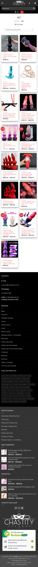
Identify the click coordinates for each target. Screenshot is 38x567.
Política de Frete (7, 342)
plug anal (16, 395)
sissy (20, 398)
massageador (20, 393)
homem (29, 390)
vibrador (23, 401)
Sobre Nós (5, 419)
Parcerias (4, 338)
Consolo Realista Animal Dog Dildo (8, 202)
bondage (13, 375)
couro (11, 384)
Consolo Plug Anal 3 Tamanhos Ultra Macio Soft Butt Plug (28, 232)
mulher (28, 393)
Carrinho (4, 314)
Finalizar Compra (7, 318)
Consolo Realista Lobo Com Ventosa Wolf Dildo (28, 203)
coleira (21, 381)
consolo (27, 381)
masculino (11, 393)
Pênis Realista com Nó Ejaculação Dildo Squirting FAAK (28, 145)
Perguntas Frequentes (9, 423)
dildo (16, 384)
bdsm (7, 375)
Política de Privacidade (9, 345)
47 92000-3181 (6, 293)
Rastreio (4, 355)
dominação (5, 387)
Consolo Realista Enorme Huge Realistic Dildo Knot (9, 262)
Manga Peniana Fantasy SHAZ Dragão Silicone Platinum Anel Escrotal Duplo (28, 116)
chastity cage (25, 378)
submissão (31, 398)
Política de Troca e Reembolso (12, 349)
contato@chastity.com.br (10, 285)
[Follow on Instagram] (15, 12)
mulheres (4, 395)
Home (3, 321)
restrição (28, 395)
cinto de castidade (7, 381)
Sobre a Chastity (7, 362)
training (4, 401)
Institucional (5, 325)
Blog (3, 311)
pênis (22, 395)
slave (24, 398)
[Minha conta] (29, 3)
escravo (12, 387)
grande (23, 390)
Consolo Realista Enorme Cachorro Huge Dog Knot (26, 56)
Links (3, 328)
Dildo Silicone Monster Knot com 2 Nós (9, 145)
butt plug (27, 375)
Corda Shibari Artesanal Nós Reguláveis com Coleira (26, 86)
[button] (2, 3)
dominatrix (31, 384)
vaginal (10, 401)
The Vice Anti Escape (8, 366)
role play (4, 398)
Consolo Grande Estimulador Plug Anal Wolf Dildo (26, 174)
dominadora (22, 384)
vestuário (16, 401)
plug (10, 395)
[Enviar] (34, 8)
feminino (11, 390)
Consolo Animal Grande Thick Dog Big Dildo (9, 56)
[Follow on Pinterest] (22, 508)
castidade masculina (8, 378)
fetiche (18, 390)
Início (16, 21)
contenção (5, 384)
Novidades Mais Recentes (10, 416)
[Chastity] (19, 3)
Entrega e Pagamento (9, 426)
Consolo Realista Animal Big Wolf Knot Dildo (9, 174)
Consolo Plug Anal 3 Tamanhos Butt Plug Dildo (9, 85)
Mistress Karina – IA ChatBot (11, 335)
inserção (4, 393)
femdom (4, 390)
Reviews (4, 359)
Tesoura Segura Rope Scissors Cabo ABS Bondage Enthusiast (9, 115)
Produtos (4, 352)
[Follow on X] (17, 12)
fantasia (27, 387)
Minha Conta (5, 331)
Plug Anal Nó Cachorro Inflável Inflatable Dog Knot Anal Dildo (9, 233)
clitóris (16, 381)
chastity (18, 378)
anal (3, 375)
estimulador (19, 387)
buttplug (20, 375)
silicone (15, 398)
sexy (9, 398)
